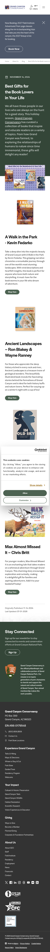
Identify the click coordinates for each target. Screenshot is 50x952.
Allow (25, 493)
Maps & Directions (12, 757)
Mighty (16, 943)
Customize (24, 500)
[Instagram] (19, 882)
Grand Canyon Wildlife (13, 798)
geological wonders (14, 373)
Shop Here (12, 292)
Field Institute (10, 855)
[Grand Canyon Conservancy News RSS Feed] (37, 882)
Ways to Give (10, 823)
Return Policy (9, 947)
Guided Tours (10, 769)
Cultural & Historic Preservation (17, 790)
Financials (9, 871)
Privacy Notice (25, 943)
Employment (10, 863)
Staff (7, 851)
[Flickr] (32, 882)
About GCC (9, 847)
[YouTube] (28, 882)
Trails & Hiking (10, 753)
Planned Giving (11, 830)
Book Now (13, 48)
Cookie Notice (36, 943)
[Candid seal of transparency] (25, 921)
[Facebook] (10, 882)
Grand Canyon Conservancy (18, 120)
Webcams (9, 777)
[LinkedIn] (15, 882)
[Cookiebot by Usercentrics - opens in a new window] (35, 450)
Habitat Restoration (12, 802)
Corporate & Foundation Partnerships (19, 834)
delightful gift (15, 577)
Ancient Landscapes (14, 370)
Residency (9, 859)
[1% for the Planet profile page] (25, 894)
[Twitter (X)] (6, 882)
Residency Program (12, 773)
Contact (8, 875)
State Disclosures (21, 947)
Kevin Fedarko (15, 257)
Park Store (9, 765)
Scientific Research (12, 806)
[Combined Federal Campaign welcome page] (25, 906)
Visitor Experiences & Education (17, 809)
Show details (36, 485)
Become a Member (12, 826)
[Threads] (23, 882)
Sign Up (12, 652)
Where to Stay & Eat (13, 761)
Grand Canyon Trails (12, 794)
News (7, 867)
